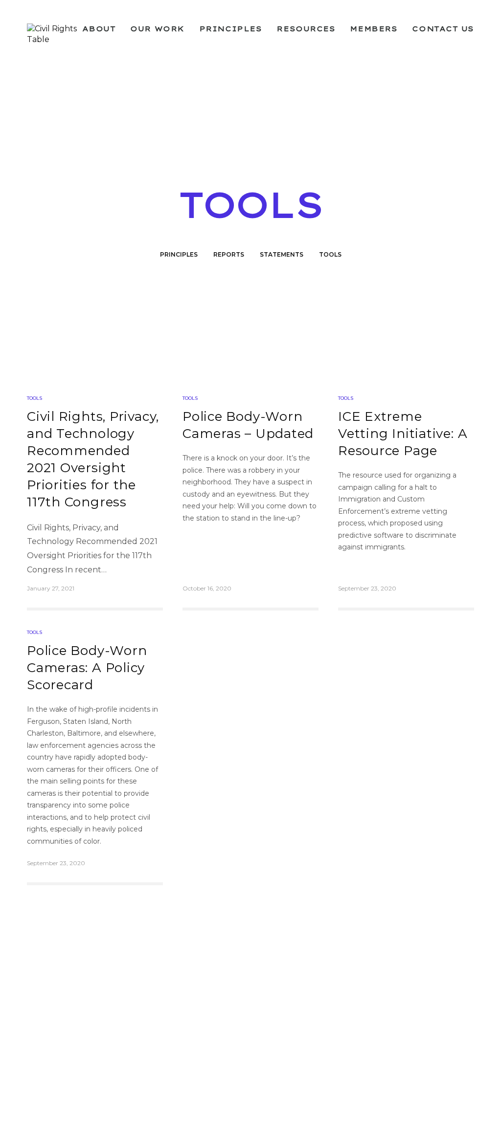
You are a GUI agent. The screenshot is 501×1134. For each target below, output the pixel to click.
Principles (230, 28)
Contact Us (443, 28)
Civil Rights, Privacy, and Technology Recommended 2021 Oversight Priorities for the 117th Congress (93, 459)
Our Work (157, 28)
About (99, 28)
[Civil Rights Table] (54, 34)
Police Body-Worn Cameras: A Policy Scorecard (87, 668)
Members (373, 28)
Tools (330, 254)
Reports (228, 254)
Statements (281, 254)
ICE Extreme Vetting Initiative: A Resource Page (402, 433)
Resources (305, 28)
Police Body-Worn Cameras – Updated (248, 425)
